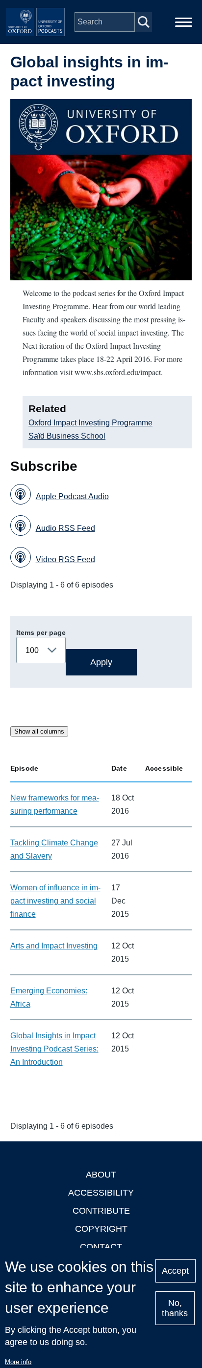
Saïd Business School (66, 436)
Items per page (41, 632)
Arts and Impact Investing (54, 946)
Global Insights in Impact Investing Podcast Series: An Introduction (54, 1048)
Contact (101, 1247)
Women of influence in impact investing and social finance (55, 901)
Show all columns (39, 731)
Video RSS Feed (65, 559)
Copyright (101, 1229)
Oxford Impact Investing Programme (90, 423)
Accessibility (101, 1193)
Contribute (101, 1211)
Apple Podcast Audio (72, 496)
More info (18, 1362)
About (101, 1174)
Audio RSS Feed (65, 528)
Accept (175, 1271)
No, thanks (175, 1308)
